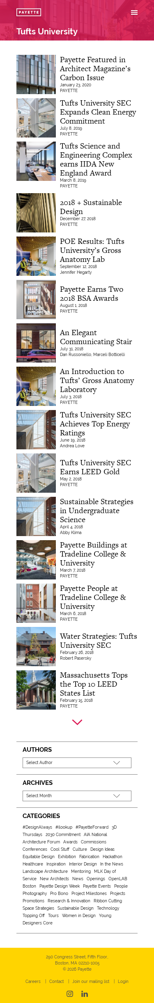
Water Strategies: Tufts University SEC (98, 641)
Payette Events (97, 886)
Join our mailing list (90, 981)
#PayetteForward (92, 827)
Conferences (35, 849)
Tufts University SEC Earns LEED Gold (95, 467)
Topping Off (34, 915)
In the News (111, 864)
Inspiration (56, 864)
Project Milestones (89, 893)
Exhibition (67, 856)
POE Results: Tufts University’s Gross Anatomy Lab (92, 250)
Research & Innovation (69, 901)
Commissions (93, 842)
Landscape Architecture (45, 871)
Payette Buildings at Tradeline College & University (93, 553)
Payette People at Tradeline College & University (93, 597)
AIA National (95, 834)
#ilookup (63, 827)
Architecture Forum (41, 842)
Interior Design (83, 864)
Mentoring (81, 871)
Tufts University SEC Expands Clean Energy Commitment (98, 111)
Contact (56, 981)
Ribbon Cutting (108, 901)
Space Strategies (38, 908)
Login (123, 981)
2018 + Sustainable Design (91, 207)
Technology (108, 908)
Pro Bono (59, 893)
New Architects (54, 879)
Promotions (33, 901)
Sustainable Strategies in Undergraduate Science (96, 510)
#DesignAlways (37, 827)
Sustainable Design (75, 908)
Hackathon (112, 856)
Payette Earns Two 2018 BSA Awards (91, 294)
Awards (70, 842)
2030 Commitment (63, 834)
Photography (35, 893)
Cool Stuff (60, 849)
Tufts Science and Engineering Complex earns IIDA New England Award (96, 159)
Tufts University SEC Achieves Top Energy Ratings (95, 423)
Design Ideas (102, 849)
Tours (53, 915)
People (121, 886)
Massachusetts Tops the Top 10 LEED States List (94, 684)
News (77, 879)
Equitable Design (39, 856)
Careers (33, 981)
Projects (117, 893)
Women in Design (79, 915)
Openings (96, 879)
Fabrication (89, 856)
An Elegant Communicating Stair (96, 337)
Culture (80, 849)
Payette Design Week (59, 886)
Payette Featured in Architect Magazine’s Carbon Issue (95, 68)
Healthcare (33, 864)
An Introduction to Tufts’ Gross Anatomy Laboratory (97, 380)
